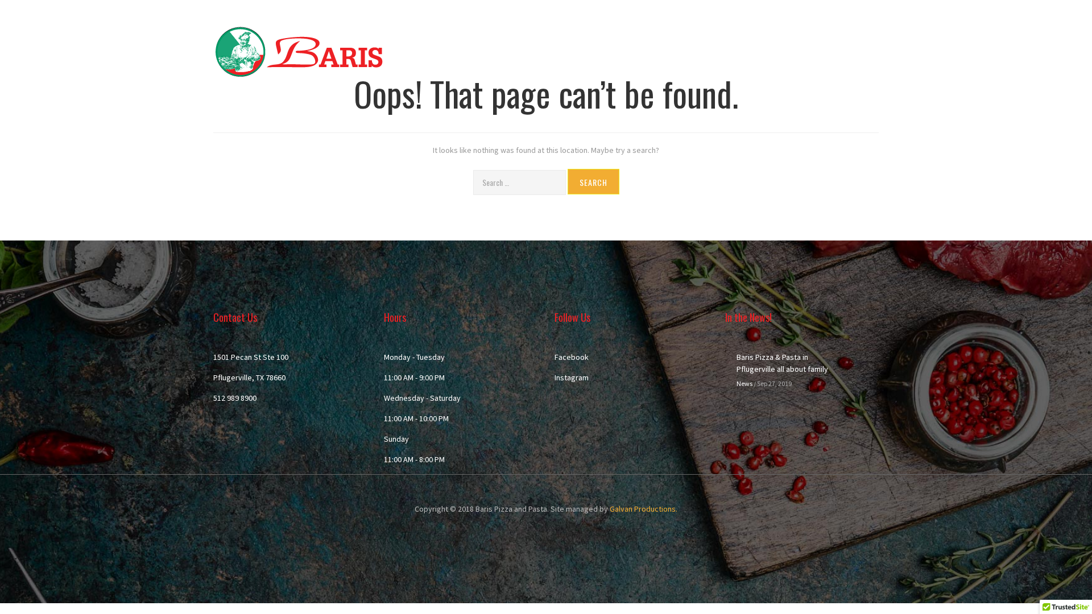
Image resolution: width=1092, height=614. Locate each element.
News (744, 383)
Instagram (572, 377)
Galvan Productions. (643, 509)
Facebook (572, 357)
